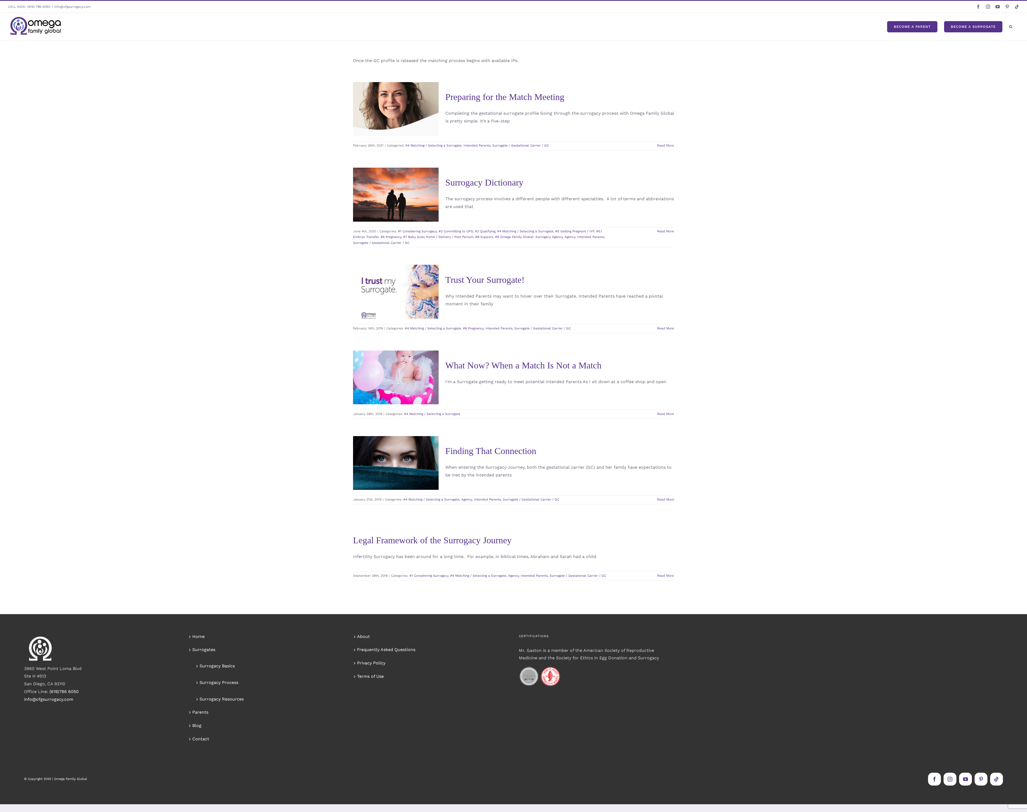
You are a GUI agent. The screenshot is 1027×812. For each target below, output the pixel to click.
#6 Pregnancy (398, 204)
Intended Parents (376, 126)
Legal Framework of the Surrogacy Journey (432, 540)
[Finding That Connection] (396, 463)
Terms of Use (370, 676)
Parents (200, 712)
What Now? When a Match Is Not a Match (388, 362)
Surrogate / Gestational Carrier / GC (520, 145)
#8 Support (420, 210)
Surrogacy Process (219, 682)
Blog (196, 725)
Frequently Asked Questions (386, 649)
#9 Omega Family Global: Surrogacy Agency (395, 216)
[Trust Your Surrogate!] (396, 292)
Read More (665, 145)
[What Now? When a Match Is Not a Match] (396, 378)
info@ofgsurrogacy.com (72, 7)
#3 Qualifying (379, 192)
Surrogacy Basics (217, 665)
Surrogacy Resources (222, 699)
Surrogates (203, 649)
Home (198, 636)
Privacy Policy (371, 662)
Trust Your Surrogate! (388, 276)
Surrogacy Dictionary (484, 182)
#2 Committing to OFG (456, 231)
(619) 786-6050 (38, 7)
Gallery (403, 88)
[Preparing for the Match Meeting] (396, 109)
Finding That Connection (388, 442)
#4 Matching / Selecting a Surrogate (395, 120)
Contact (200, 738)
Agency (371, 221)
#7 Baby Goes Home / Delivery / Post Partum (438, 237)
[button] (1010, 27)
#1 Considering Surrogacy (381, 187)
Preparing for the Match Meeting (388, 88)
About (363, 636)
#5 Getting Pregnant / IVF (400, 198)
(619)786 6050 (64, 691)
